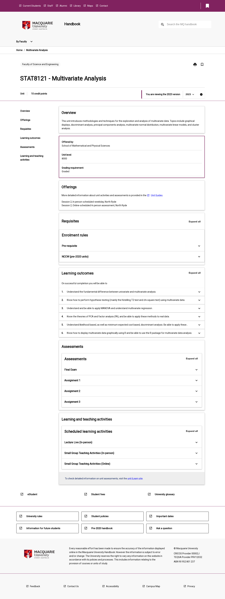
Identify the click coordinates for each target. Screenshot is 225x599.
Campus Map (153, 586)
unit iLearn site (135, 478)
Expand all (195, 221)
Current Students (32, 5)
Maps (90, 5)
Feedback (35, 586)
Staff (50, 5)
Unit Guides (157, 195)
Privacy (191, 586)
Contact (104, 5)
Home (19, 50)
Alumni (63, 5)
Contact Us (73, 586)
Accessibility (112, 586)
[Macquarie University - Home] (37, 26)
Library (77, 5)
